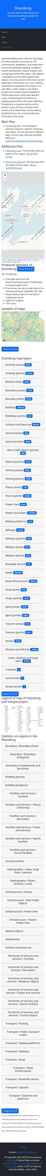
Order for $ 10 (26, 269)
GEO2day (11, 1160)
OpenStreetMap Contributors (17, 1163)
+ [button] (5, 175)
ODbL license (22, 1131)
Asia (3, 37)
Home (4, 32)
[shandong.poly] (13, 150)
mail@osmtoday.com (27, 1152)
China (4, 42)
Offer (23, 1147)
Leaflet (4, 260)
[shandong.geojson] (15, 162)
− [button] (5, 178)
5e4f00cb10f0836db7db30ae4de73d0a (24, 141)
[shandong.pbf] (13, 126)
